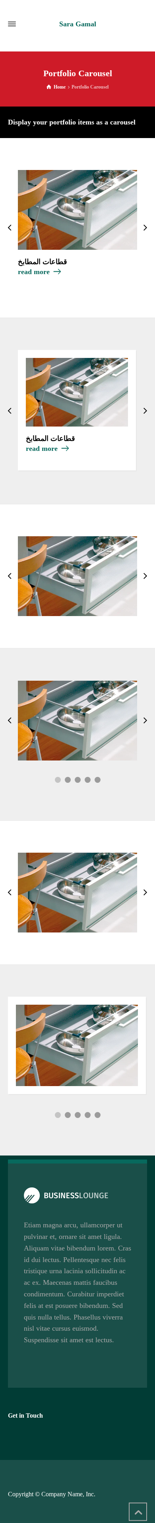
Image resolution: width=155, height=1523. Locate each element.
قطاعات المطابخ (42, 262)
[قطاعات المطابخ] (77, 210)
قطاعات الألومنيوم (77, 906)
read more (34, 272)
